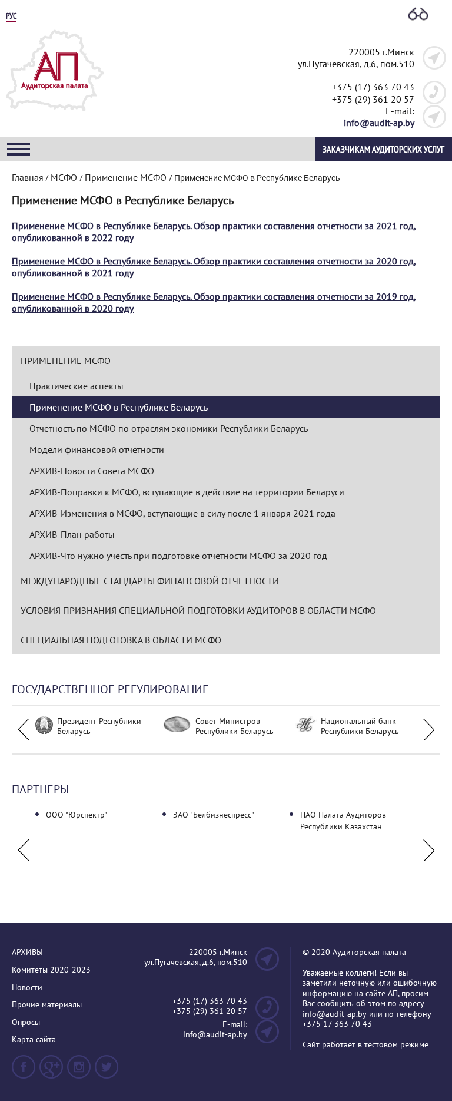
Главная (28, 177)
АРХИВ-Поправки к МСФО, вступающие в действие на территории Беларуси (186, 492)
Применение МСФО (66, 360)
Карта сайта (34, 1039)
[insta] (79, 1072)
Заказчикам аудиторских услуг (383, 149)
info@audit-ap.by (379, 122)
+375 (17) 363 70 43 (373, 86)
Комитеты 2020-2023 (51, 970)
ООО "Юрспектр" (76, 814)
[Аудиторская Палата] (55, 115)
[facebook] (23, 1072)
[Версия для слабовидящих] (418, 15)
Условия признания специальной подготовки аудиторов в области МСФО (198, 610)
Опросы (26, 1022)
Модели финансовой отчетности (96, 449)
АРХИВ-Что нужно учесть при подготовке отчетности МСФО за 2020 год (178, 555)
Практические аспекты (76, 386)
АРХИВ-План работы (72, 534)
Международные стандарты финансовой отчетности (150, 581)
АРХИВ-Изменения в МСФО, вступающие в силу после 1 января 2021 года (182, 513)
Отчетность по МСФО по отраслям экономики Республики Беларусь (168, 428)
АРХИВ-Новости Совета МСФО (91, 471)
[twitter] (106, 1072)
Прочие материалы (47, 1005)
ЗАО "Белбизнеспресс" (213, 814)
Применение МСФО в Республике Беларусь (118, 407)
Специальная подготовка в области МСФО (121, 640)
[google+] (51, 1072)
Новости (27, 988)
